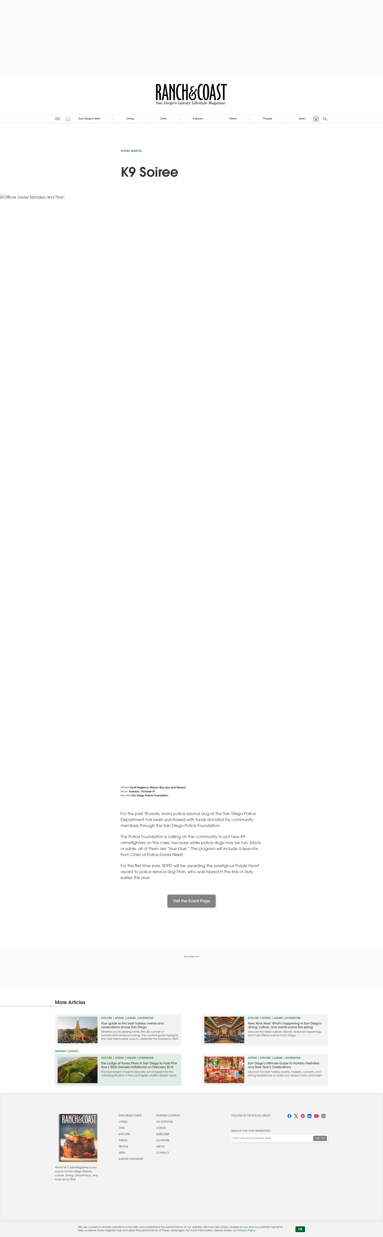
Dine (122, 1128)
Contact (162, 1153)
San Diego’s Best (130, 1116)
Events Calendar (131, 1159)
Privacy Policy (246, 1230)
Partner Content (168, 1116)
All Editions (164, 1122)
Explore (106, 1017)
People (123, 1147)
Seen (122, 1153)
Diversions (146, 1017)
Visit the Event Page (191, 901)
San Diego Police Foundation (149, 796)
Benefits (136, 151)
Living (123, 1122)
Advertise (163, 1140)
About (160, 1147)
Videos (161, 1128)
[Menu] (57, 118)
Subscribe (163, 1134)
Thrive (123, 1140)
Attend (125, 151)
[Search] (325, 118)
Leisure (131, 1017)
